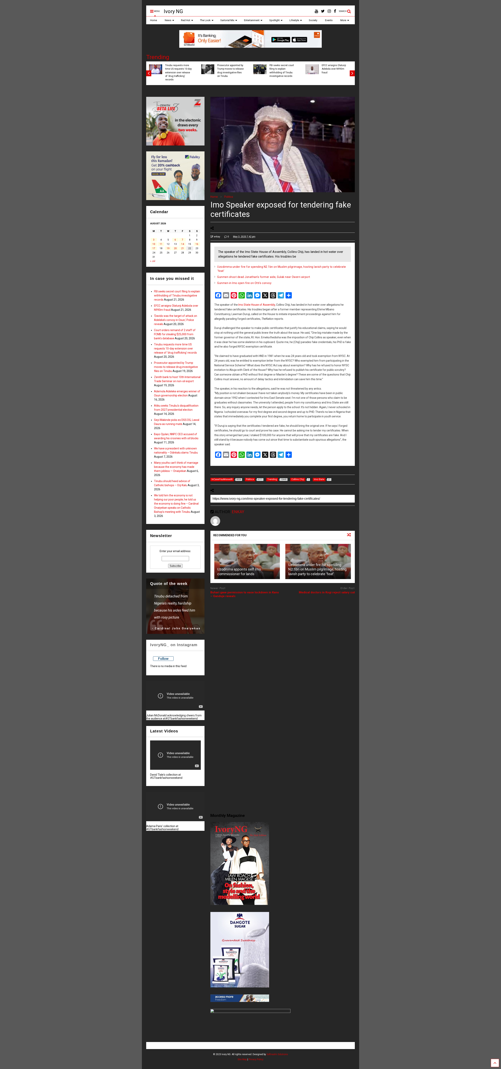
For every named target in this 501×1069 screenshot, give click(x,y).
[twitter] (323, 11)
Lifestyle (294, 20)
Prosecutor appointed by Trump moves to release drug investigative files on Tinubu (343, 70)
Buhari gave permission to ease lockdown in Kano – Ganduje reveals (244, 594)
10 (153, 244)
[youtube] (316, 11)
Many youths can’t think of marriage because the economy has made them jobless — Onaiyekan (176, 467)
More (343, 20)
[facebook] (335, 11)
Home (153, 20)
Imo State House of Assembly (256, 304)
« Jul (152, 261)
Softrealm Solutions (277, 1054)
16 (197, 244)
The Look (205, 20)
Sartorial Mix (227, 20)
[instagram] (329, 11)
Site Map (242, 1059)
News (168, 20)
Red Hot (185, 20)
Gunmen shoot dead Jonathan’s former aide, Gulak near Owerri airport (263, 276)
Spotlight (274, 20)
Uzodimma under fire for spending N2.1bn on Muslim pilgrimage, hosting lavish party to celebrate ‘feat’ (317, 569)
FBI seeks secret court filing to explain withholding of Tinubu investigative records (177, 295)
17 (153, 248)
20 (175, 248)
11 (161, 244)
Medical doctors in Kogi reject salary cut (327, 592)
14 (182, 244)
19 (168, 248)
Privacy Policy (256, 1059)
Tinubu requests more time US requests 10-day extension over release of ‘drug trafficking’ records (291, 72)
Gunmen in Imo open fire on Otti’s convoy (244, 283)
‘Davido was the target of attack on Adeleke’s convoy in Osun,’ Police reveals (187, 70)
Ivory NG (173, 11)
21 (182, 248)
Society (313, 20)
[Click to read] (247, 561)
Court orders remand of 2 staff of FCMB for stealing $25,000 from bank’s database (239, 70)
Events (328, 20)
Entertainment (252, 20)
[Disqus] (282, 650)
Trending (157, 57)
